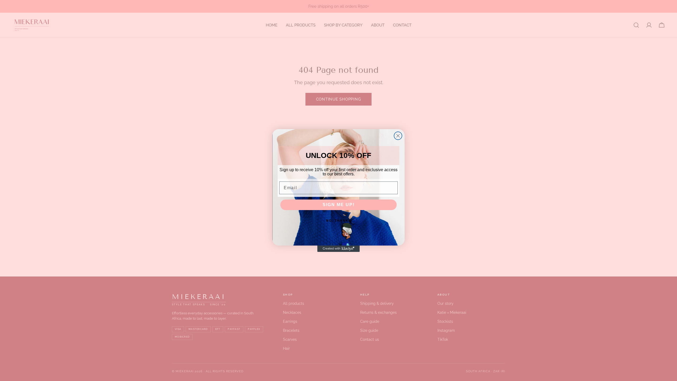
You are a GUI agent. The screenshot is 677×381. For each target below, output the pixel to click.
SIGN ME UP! (339, 204)
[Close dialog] (398, 136)
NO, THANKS (338, 221)
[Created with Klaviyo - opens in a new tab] (338, 249)
